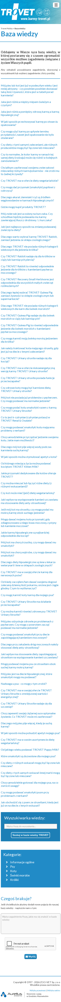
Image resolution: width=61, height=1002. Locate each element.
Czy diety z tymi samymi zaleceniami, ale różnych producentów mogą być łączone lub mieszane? (29, 146)
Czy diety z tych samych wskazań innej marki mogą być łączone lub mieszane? (30, 774)
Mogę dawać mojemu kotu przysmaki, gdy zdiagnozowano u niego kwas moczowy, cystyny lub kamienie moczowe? (28, 522)
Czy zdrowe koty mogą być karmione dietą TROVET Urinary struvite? (25, 389)
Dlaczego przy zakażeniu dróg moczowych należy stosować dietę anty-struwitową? (29, 646)
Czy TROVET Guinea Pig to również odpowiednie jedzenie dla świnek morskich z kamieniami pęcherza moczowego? (29, 328)
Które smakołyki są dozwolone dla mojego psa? (28, 756)
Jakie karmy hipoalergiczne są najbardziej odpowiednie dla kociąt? (25, 534)
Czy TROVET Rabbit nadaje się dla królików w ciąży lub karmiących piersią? (28, 258)
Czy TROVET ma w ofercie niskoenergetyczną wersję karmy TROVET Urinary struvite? (28, 369)
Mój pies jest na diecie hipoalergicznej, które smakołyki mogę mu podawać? (26, 675)
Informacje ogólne (22, 862)
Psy (12, 866)
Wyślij (32, 956)
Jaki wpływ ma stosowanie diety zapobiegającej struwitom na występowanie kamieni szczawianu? (29, 655)
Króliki (14, 880)
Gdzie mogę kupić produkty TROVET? (23, 206)
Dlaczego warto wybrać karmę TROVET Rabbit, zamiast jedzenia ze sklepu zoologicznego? (29, 238)
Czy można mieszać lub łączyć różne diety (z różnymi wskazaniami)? (26, 484)
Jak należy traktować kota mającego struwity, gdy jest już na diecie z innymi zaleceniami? (29, 350)
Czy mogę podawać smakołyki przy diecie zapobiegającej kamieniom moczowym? (25, 636)
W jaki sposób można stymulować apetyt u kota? (29, 456)
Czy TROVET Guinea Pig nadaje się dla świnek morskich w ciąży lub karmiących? (28, 317)
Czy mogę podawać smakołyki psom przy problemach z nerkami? (25, 794)
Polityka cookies (53, 990)
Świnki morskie (20, 875)
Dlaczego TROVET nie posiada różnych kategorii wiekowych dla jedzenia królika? (29, 248)
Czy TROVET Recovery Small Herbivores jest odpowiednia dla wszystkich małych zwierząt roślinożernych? (27, 282)
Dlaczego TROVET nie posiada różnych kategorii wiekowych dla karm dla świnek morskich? (29, 307)
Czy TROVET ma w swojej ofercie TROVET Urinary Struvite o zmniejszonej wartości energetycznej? (26, 693)
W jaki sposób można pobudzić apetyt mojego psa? (30, 733)
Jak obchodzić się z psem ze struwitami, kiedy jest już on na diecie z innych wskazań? (29, 804)
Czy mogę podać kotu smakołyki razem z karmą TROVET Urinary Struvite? (28, 409)
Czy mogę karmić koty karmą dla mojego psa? (27, 595)
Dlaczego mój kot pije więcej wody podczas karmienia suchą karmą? (26, 448)
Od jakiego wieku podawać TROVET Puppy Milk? (30, 749)
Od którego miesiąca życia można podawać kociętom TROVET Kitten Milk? (26, 465)
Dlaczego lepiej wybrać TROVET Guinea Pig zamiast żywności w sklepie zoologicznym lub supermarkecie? (27, 295)
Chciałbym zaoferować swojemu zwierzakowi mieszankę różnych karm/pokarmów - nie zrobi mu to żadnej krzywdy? (30, 171)
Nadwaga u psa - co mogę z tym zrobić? (24, 683)
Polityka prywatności (38, 990)
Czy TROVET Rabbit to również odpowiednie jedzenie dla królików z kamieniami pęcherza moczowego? (27, 269)
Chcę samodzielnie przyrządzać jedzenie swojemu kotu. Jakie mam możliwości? (29, 438)
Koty (13, 871)
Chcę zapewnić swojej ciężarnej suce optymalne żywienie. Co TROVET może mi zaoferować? (28, 715)
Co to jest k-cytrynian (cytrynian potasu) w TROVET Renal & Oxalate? (25, 419)
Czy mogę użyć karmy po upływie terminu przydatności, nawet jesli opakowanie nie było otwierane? (27, 134)
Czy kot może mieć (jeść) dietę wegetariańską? (28, 492)
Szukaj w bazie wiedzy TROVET (30, 835)
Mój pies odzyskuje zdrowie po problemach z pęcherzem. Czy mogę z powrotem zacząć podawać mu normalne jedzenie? (27, 624)
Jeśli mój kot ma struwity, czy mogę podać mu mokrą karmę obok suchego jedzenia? (27, 511)
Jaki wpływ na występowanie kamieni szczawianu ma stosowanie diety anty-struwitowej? (29, 501)
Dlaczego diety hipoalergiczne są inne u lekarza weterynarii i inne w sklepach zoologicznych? (28, 563)
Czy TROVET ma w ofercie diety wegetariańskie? (29, 180)
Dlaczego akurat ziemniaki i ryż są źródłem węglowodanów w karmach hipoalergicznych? (27, 198)
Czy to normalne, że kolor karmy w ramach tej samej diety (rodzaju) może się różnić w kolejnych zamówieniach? (29, 157)
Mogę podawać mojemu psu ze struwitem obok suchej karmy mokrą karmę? (28, 665)
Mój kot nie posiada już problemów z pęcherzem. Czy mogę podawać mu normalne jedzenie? (29, 399)
